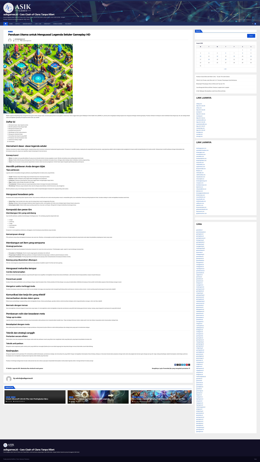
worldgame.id (199, 331)
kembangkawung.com (201, 180)
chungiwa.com (199, 182)
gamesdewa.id (199, 256)
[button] (252, 23)
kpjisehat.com (199, 187)
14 (234, 56)
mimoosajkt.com (200, 178)
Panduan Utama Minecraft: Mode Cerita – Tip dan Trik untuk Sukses (213, 76)
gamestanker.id (200, 413)
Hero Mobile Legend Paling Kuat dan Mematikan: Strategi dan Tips (158, 399)
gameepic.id (199, 392)
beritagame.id (199, 329)
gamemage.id (199, 390)
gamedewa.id (199, 278)
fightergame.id (199, 399)
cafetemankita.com (200, 174)
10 (200, 56)
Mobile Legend (57, 23)
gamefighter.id (199, 386)
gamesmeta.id (199, 354)
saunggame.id (199, 285)
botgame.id (199, 394)
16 (251, 56)
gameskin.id (199, 378)
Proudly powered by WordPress (9, 459)
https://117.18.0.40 (200, 130)
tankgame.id (199, 409)
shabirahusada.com (201, 201)
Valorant (68, 23)
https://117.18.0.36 (200, 105)
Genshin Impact (27, 23)
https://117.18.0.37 (200, 126)
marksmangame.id (200, 407)
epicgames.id (199, 372)
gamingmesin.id (200, 417)
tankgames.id (199, 374)
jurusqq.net (199, 111)
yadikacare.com (200, 203)
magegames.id (199, 370)
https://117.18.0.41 (200, 118)
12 (217, 56)
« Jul (225, 69)
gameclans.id (199, 382)
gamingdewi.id (199, 234)
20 (225, 59)
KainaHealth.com (200, 199)
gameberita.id (199, 319)
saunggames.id (200, 264)
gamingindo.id (199, 423)
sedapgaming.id (200, 254)
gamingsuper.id (200, 429)
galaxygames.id (200, 309)
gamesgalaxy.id (200, 299)
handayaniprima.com (201, 158)
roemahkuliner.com (200, 154)
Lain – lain (38, 23)
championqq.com (200, 128)
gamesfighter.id (200, 356)
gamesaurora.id (200, 297)
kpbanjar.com (199, 191)
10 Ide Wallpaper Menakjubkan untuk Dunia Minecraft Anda (210, 91)
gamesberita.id (199, 305)
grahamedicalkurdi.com (202, 209)
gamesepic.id (199, 360)
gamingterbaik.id (200, 242)
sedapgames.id (200, 266)
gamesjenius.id (200, 258)
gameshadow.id (200, 272)
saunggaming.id (200, 246)
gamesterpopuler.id (200, 232)
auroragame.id (199, 321)
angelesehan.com (200, 166)
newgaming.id (199, 293)
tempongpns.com (200, 152)
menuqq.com (199, 136)
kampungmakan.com (201, 160)
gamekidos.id (199, 415)
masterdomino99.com (201, 124)
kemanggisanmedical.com (202, 193)
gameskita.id (199, 230)
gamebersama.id (200, 270)
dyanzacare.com (200, 211)
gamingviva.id (199, 431)
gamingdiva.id (199, 425)
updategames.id (200, 311)
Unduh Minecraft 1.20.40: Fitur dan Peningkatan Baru (27, 399)
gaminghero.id (199, 419)
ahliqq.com (199, 107)
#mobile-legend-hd (26, 40)
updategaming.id (200, 301)
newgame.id (199, 323)
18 (208, 59)
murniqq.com (199, 134)
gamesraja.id (199, 252)
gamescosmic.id (200, 303)
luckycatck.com (200, 162)
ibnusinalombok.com (201, 207)
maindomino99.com (201, 120)
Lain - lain (10, 31)
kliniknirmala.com (200, 195)
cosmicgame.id (200, 325)
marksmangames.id (201, 376)
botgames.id (199, 366)
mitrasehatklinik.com (201, 189)
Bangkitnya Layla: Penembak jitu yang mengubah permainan (170, 368)
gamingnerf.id (199, 335)
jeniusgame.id (199, 333)
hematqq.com (199, 132)
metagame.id (199, 396)
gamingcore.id (199, 421)
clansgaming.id (200, 342)
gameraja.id (199, 276)
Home (11, 23)
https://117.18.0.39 (200, 109)
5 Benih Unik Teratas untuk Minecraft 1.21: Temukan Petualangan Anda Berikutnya (216, 80)
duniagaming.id (200, 240)
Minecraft (47, 23)
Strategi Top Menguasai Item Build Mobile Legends (89, 399)
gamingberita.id (200, 291)
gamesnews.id (199, 307)
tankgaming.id (199, 411)
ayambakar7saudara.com (202, 150)
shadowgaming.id (200, 248)
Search (198, 31)
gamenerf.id (199, 380)
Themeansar (26, 459)
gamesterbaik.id (200, 260)
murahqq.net (199, 116)
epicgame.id (199, 401)
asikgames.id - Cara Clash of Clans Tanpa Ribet (28, 14)
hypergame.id (199, 405)
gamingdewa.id (200, 236)
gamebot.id (199, 388)
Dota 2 (18, 23)
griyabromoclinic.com (201, 213)
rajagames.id (199, 274)
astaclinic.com (199, 205)
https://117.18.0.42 (200, 114)
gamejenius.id (199, 280)
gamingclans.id (200, 339)
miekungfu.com (200, 172)
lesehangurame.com (201, 148)
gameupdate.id (199, 317)
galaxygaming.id (200, 295)
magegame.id (199, 403)
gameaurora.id (199, 313)
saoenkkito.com (200, 156)
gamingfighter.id (200, 352)
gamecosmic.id (200, 315)
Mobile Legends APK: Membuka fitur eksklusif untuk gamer (25, 368)
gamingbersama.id (200, 238)
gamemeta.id (199, 384)
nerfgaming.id (199, 348)
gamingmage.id (200, 344)
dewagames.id (199, 262)
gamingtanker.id (200, 350)
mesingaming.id (200, 427)
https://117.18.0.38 (200, 122)
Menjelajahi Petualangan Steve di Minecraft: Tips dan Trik (210, 83)
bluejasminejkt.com (201, 168)
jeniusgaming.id (200, 244)
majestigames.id (200, 268)
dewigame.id (199, 282)
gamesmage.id (199, 358)
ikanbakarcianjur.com (201, 185)
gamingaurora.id (200, 289)
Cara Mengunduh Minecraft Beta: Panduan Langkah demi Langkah (212, 87)
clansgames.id (199, 362)
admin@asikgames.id (20, 39)
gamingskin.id (199, 337)
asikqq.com (199, 103)
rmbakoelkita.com (200, 164)
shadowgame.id (200, 287)
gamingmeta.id (199, 346)
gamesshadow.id (200, 250)
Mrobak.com (199, 170)
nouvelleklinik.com (200, 197)
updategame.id (199, 327)
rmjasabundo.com (200, 176)
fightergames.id (200, 368)
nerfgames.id (199, 364)
